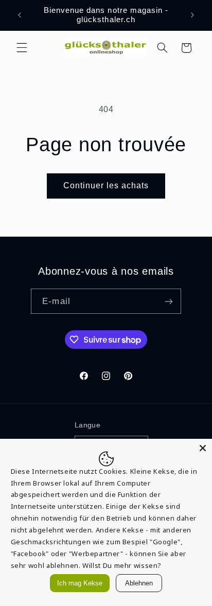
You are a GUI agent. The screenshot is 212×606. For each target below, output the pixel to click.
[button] (21, 48)
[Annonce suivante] (192, 15)
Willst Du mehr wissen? (122, 565)
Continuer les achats (106, 185)
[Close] (203, 448)
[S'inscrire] (168, 301)
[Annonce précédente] (19, 15)
